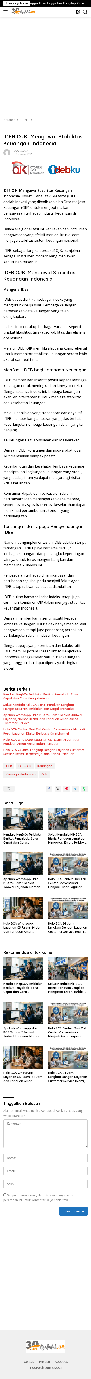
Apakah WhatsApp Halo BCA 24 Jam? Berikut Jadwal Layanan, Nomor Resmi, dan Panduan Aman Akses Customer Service (42, 719)
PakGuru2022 (21, 151)
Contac (29, 1362)
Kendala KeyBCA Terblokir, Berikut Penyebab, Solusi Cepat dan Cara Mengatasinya (41, 696)
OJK (44, 774)
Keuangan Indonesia (21, 774)
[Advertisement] (45, 65)
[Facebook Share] (49, 789)
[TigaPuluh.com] (22, 12)
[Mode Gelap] (77, 12)
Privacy (44, 1362)
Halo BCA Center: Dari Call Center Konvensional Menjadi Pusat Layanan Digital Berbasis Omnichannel (44, 731)
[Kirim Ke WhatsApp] (84, 789)
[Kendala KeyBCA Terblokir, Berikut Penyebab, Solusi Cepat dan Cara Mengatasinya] (23, 819)
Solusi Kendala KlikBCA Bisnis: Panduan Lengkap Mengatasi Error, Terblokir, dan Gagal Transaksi (38, 707)
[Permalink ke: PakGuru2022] (6, 152)
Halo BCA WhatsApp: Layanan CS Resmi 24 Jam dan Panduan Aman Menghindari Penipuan (41, 742)
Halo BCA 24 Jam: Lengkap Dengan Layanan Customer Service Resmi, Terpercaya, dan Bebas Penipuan (43, 752)
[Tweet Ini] (58, 789)
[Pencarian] (85, 12)
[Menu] (6, 12)
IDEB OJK (25, 766)
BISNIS (8, 129)
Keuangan (44, 766)
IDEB (9, 766)
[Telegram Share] (75, 789)
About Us (61, 1362)
